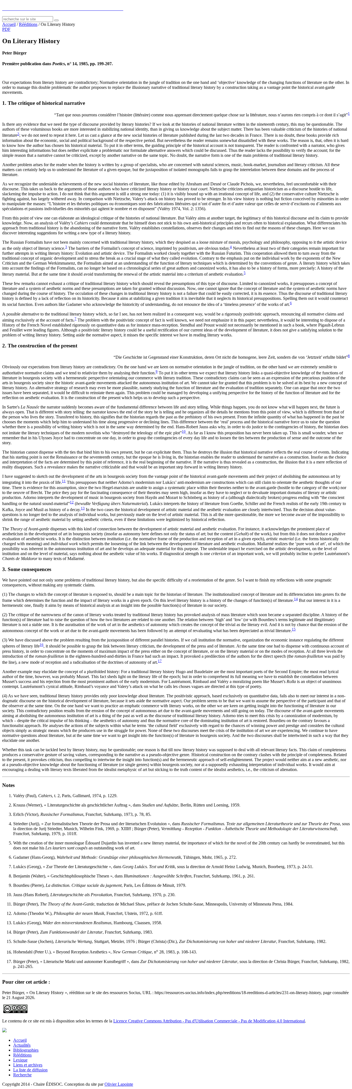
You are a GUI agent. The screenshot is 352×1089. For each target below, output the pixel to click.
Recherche (22, 1074)
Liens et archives (27, 1065)
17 (160, 661)
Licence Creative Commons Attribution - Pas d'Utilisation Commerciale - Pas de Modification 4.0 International (209, 1021)
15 (294, 629)
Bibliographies (25, 1050)
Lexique (20, 1060)
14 (296, 599)
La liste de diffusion (30, 1070)
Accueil (9, 24)
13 (83, 508)
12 (72, 502)
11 (64, 481)
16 (41, 645)
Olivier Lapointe (119, 1084)
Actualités (22, 1045)
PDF (6, 29)
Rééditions (28, 24)
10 (184, 431)
